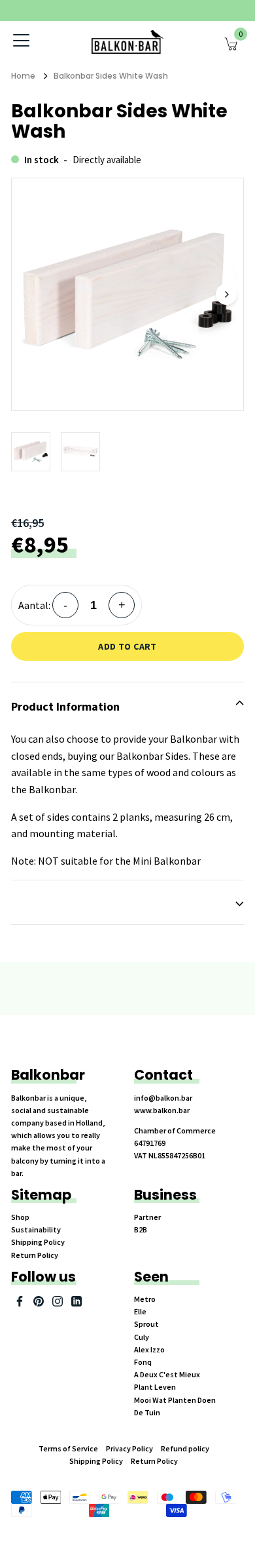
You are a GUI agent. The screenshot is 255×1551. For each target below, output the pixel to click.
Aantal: (34, 605)
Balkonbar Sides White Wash (111, 75)
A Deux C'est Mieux (167, 1374)
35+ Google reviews (163, 10)
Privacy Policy (129, 1448)
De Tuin (147, 1412)
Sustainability (36, 1229)
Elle (140, 1311)
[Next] (226, 294)
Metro (145, 1299)
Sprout (146, 1324)
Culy (141, 1337)
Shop (20, 1217)
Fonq (143, 1362)
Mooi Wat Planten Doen (175, 1400)
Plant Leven (155, 1387)
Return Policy (34, 1255)
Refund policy (185, 1448)
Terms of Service (68, 1448)
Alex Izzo (149, 1349)
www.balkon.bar (162, 1110)
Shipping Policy (38, 1242)
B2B (140, 1229)
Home (23, 75)
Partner (147, 1217)
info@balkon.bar (163, 1098)
